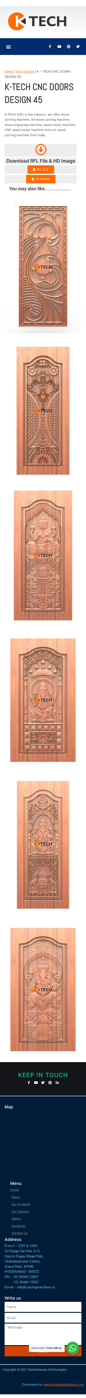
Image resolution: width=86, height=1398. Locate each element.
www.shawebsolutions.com (64, 1384)
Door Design (25, 71)
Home (9, 71)
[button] (8, 46)
